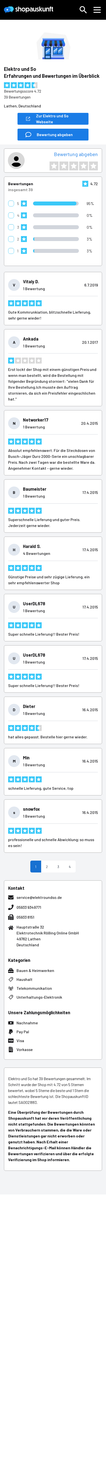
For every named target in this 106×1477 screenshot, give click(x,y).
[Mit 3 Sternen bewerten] (73, 166)
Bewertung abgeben (76, 154)
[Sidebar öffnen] (97, 10)
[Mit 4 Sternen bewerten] (83, 166)
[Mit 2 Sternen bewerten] (63, 166)
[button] (83, 10)
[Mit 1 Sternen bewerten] (54, 166)
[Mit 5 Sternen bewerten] (93, 166)
